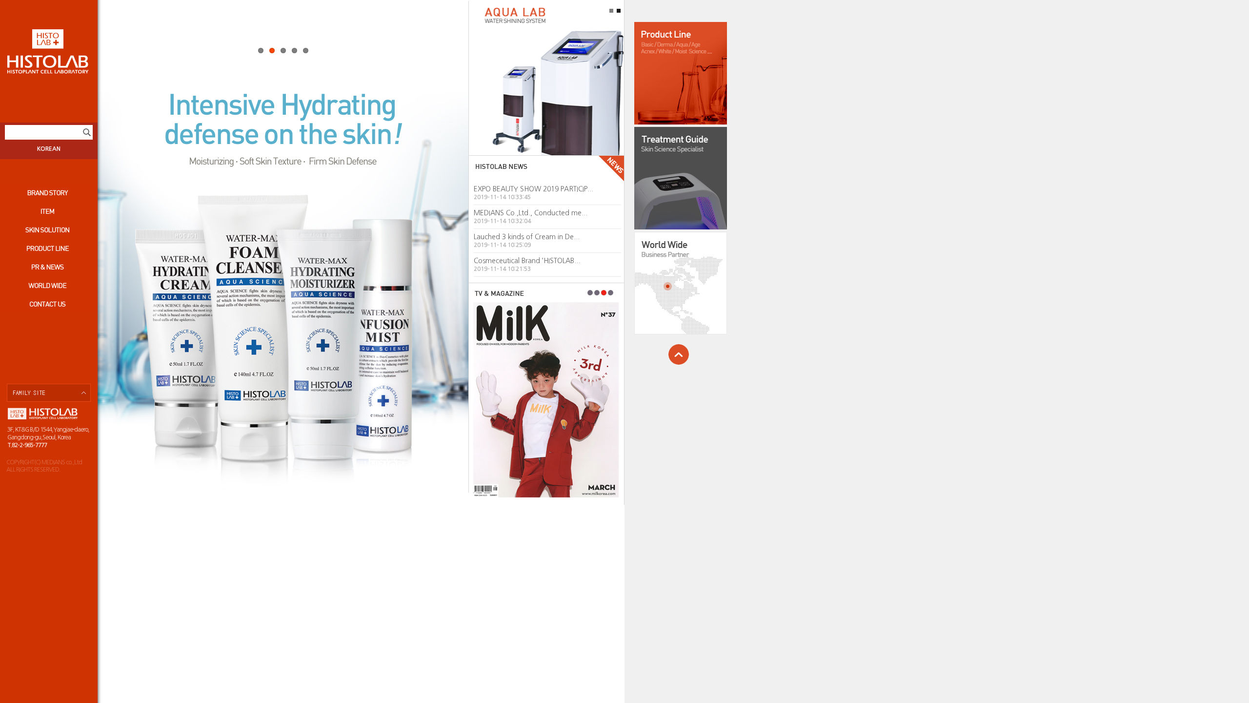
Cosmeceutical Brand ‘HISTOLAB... (527, 260)
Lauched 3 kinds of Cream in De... (527, 236)
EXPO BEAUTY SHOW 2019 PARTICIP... (533, 189)
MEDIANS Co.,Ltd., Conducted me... (530, 212)
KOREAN (48, 149)
